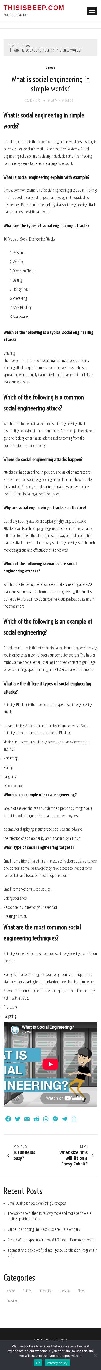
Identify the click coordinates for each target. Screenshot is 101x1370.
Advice (11, 1290)
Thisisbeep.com (34, 7)
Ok (38, 1363)
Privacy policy (57, 1363)
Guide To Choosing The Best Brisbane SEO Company (44, 1229)
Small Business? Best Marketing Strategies (37, 1203)
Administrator (62, 100)
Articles (27, 1290)
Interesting (45, 1290)
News (50, 68)
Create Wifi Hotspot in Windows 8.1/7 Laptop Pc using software (51, 1240)
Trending (12, 1301)
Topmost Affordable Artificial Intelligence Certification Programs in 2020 (52, 1252)
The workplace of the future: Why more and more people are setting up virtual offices (49, 1216)
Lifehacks (65, 1290)
